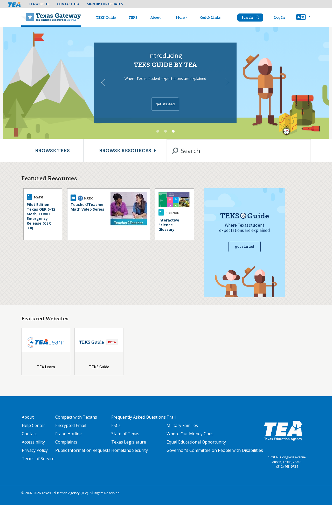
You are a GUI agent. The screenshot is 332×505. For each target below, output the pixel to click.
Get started (165, 104)
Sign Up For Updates (105, 4)
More (180, 17)
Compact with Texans (76, 417)
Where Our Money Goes (190, 434)
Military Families (182, 425)
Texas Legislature (128, 442)
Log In (279, 17)
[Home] (51, 18)
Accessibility (33, 442)
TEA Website (39, 4)
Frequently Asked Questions (138, 417)
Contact (29, 434)
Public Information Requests (82, 450)
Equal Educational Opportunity (196, 442)
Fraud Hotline (68, 434)
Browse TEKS (52, 151)
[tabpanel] (166, 82)
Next (227, 82)
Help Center (33, 425)
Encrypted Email (70, 425)
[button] (303, 18)
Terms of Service (38, 458)
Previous (103, 82)
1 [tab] (157, 131)
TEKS (133, 17)
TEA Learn (46, 366)
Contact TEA (68, 4)
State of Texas (125, 434)
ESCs (116, 425)
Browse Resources (125, 151)
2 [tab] (165, 131)
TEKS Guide (106, 17)
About (155, 17)
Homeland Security (129, 450)
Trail (171, 417)
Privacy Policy (35, 450)
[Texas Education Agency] (283, 430)
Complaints (66, 442)
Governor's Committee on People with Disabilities (215, 450)
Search (247, 17)
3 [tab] (173, 131)
